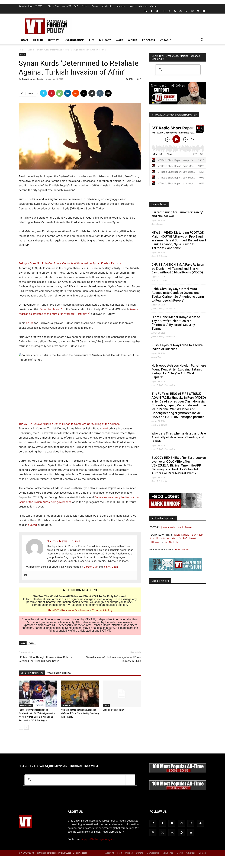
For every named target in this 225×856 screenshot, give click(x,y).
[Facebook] (151, 11)
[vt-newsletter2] (175, 569)
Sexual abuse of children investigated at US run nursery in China (113, 659)
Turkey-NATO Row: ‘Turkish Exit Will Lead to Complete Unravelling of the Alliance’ (69, 424)
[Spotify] (180, 11)
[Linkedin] (67, 93)
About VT (66, 6)
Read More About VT (114, 831)
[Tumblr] (100, 93)
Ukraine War (67, 705)
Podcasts (148, 40)
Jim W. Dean (111, 566)
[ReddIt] (75, 93)
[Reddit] (163, 11)
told (105, 428)
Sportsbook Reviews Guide (58, 852)
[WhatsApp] (59, 93)
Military (105, 40)
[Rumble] (169, 11)
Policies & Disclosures (75, 610)
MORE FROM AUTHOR (59, 673)
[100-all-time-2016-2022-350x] (177, 789)
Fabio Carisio (181, 534)
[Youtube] (203, 11)
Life (91, 40)
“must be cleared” (51, 309)
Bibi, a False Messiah (113, 709)
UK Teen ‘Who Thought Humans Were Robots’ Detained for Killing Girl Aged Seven (45, 659)
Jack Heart (197, 534)
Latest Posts (159, 204)
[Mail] (157, 11)
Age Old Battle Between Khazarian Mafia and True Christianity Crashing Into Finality (80, 713)
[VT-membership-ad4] (177, 103)
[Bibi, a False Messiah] (122, 694)
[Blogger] (145, 11)
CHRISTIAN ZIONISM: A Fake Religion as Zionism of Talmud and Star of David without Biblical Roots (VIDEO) (178, 268)
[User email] (25, 575)
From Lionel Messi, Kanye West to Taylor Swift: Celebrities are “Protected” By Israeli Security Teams (176, 322)
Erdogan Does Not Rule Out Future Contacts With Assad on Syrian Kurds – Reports (70, 263)
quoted (32, 524)
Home (22, 49)
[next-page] (26, 727)
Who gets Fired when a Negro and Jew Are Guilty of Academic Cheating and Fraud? (179, 437)
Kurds (31, 642)
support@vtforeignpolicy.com (99, 839)
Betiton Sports (80, 852)
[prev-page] (21, 727)
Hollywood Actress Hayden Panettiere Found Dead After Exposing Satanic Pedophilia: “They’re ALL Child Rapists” (179, 371)
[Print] (91, 93)
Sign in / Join (54, 6)
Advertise (143, 6)
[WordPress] (198, 11)
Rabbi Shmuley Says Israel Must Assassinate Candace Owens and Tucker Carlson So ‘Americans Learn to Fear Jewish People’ (178, 294)
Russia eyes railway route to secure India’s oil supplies (177, 347)
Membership (107, 6)
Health (38, 40)
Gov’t (24, 40)
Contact (153, 6)
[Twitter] (186, 11)
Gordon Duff (91, 566)
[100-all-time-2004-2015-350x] (177, 772)
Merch (132, 6)
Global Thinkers (160, 580)
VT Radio (165, 40)
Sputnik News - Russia (32, 79)
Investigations (74, 40)
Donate (95, 6)
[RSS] (174, 11)
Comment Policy (102, 610)
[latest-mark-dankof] (175, 507)
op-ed (30, 323)
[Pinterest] (51, 93)
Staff (76, 6)
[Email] (83, 93)
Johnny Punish (183, 549)
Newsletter (121, 6)
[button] (202, 40)
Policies (85, 6)
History (53, 40)
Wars (119, 40)
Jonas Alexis (168, 527)
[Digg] (108, 93)
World (132, 40)
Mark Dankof (179, 538)
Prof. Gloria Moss (159, 538)
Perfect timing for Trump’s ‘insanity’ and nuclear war (177, 214)
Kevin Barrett (185, 527)
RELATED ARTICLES (32, 673)
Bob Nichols (171, 542)
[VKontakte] (192, 11)
